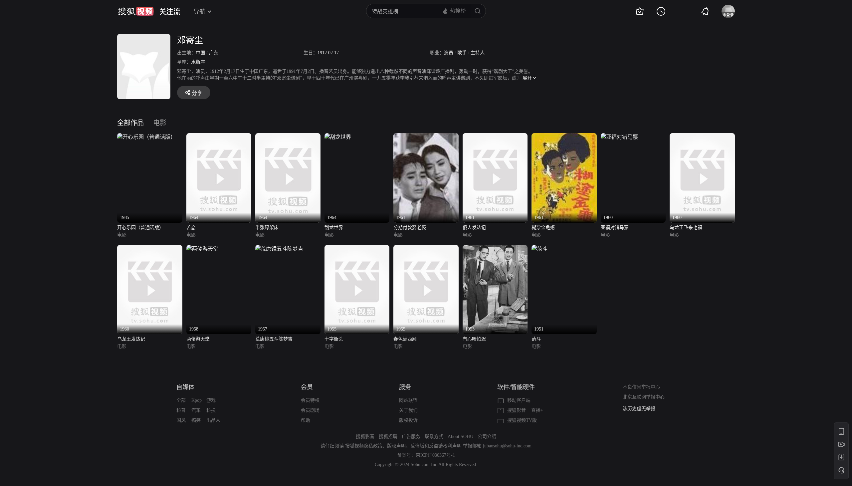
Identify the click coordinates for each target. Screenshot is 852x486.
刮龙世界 (333, 227)
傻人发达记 (474, 227)
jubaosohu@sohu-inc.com (507, 445)
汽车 (196, 410)
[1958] (202, 249)
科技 (211, 410)
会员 (307, 387)
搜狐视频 (135, 11)
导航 (199, 12)
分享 (197, 93)
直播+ (537, 410)
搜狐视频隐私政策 (363, 445)
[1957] (279, 249)
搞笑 (196, 420)
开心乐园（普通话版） (140, 227)
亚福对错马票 (615, 227)
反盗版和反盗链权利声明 (436, 445)
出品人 (213, 420)
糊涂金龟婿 (543, 227)
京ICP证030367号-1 (435, 455)
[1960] (619, 137)
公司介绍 (487, 436)
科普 (181, 410)
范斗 (536, 339)
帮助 (305, 420)
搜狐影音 (516, 410)
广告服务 (411, 436)
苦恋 (191, 227)
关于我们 (408, 410)
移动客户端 (519, 400)
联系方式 (434, 436)
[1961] (426, 137)
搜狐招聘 (388, 436)
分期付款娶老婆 (409, 227)
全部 (181, 400)
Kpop (196, 400)
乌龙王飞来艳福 (686, 227)
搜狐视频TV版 (522, 420)
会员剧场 (310, 410)
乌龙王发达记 (131, 339)
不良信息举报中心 (641, 386)
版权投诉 (408, 420)
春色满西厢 (405, 339)
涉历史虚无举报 (639, 408)
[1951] (539, 249)
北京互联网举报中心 (644, 396)
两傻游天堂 (198, 339)
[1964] (219, 137)
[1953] (495, 249)
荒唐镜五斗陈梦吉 (274, 339)
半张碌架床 (267, 227)
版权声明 (396, 445)
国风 (181, 420)
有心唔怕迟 (474, 339)
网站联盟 (408, 400)
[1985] (146, 137)
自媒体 (185, 387)
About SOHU (460, 436)
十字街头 (333, 339)
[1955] (357, 249)
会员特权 (310, 400)
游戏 (211, 400)
